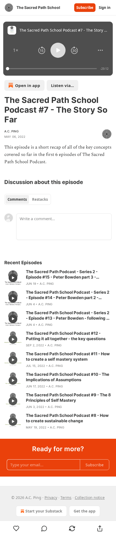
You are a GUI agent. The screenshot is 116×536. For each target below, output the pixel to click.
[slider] (52, 68)
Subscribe (84, 7)
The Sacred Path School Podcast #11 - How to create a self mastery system (68, 356)
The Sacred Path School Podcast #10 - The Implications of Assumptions (67, 377)
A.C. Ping (11, 131)
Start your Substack (43, 511)
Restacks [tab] (40, 199)
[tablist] (27, 199)
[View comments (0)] (44, 528)
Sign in (105, 7)
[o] (13, 277)
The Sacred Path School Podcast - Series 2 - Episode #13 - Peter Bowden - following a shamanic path (67, 315)
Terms (65, 497)
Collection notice (90, 497)
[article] (58, 277)
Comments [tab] (17, 199)
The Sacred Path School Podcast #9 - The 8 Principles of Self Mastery (68, 397)
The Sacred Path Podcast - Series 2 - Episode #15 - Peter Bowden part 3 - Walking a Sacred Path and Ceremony (63, 274)
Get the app (84, 511)
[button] (16, 50)
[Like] (16, 528)
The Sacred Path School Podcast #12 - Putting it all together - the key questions (65, 336)
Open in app (27, 85)
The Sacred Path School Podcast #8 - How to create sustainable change (67, 418)
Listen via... (62, 85)
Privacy (51, 497)
